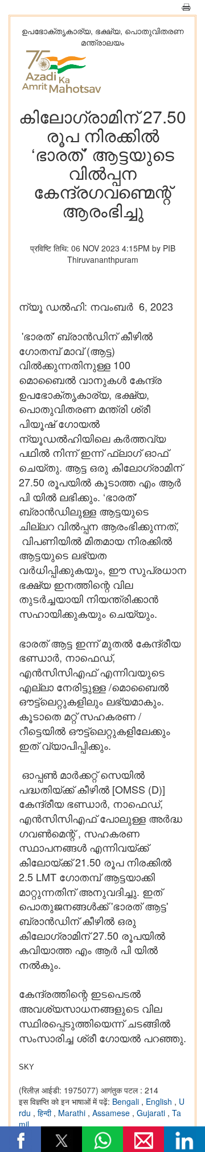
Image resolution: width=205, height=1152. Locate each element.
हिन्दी (46, 1112)
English (160, 1101)
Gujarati (152, 1112)
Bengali (126, 1101)
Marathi (73, 1112)
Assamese (112, 1112)
